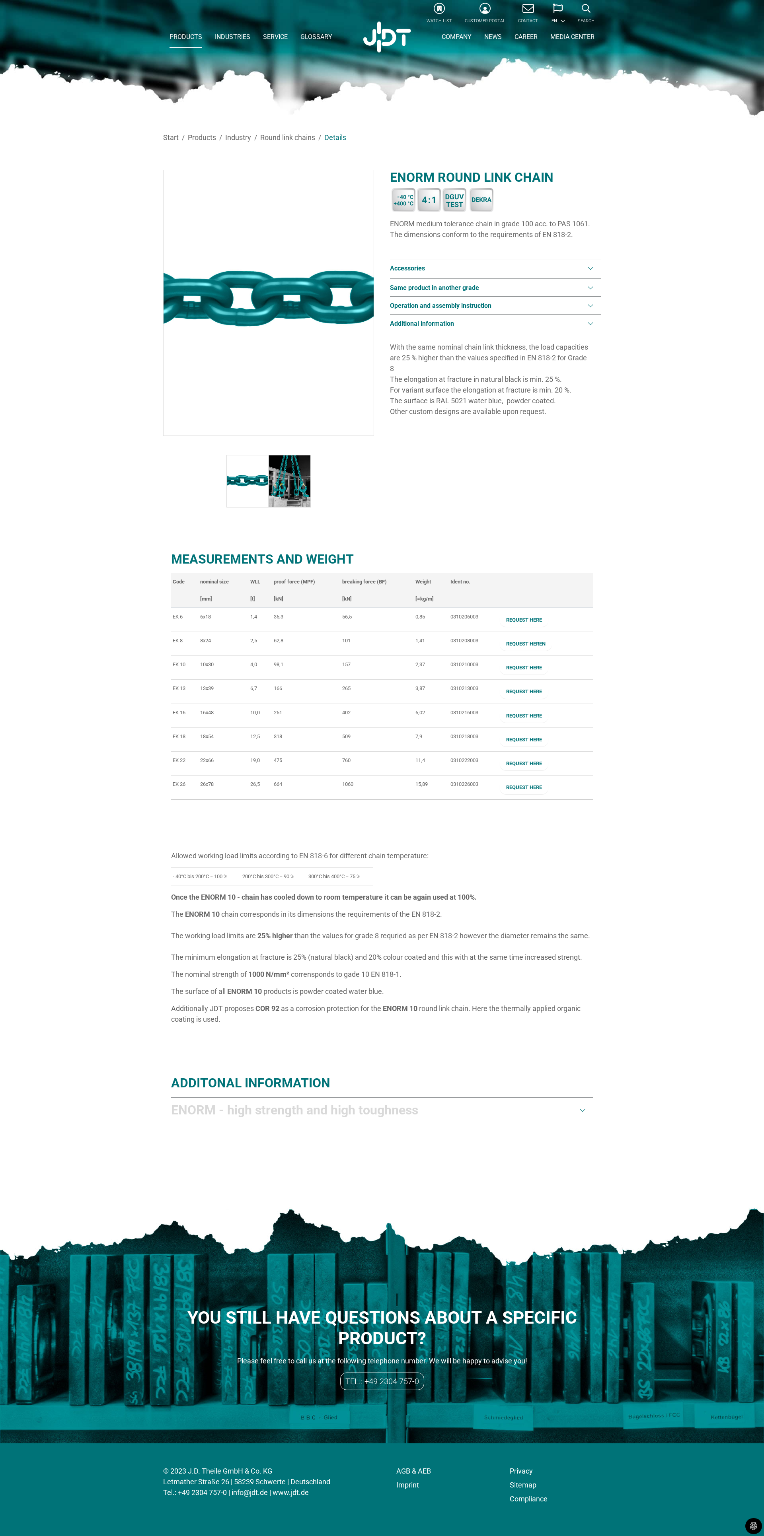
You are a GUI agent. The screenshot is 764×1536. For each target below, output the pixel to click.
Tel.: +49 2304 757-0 (382, 1381)
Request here (524, 620)
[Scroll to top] (745, 1517)
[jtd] (387, 38)
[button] (557, 16)
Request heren (526, 644)
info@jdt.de (250, 1492)
